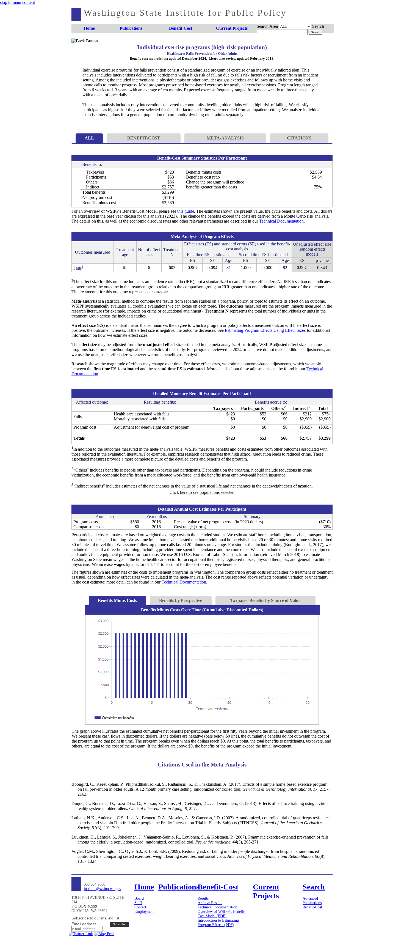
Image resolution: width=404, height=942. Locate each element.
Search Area (267, 26)
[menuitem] (89, 28)
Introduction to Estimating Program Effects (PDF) (218, 922)
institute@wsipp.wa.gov (102, 889)
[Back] (80, 47)
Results (203, 898)
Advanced (310, 898)
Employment (144, 912)
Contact (140, 907)
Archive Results (210, 903)
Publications (312, 903)
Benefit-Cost (312, 907)
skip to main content (17, 2)
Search (318, 26)
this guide (185, 211)
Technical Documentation (281, 221)
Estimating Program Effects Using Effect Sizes (265, 330)
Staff (138, 903)
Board (139, 898)
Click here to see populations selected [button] (202, 492)
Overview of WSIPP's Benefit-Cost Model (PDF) (222, 914)
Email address (83, 924)
